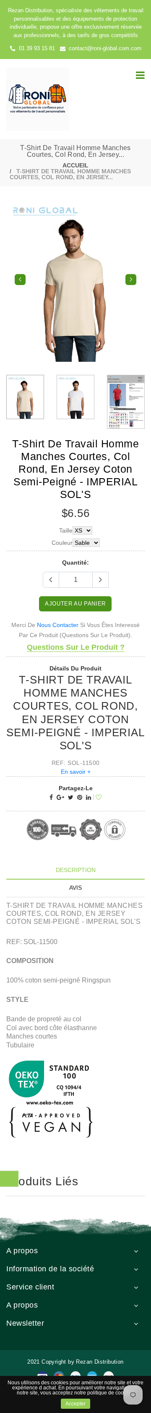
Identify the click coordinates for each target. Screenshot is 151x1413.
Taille (66, 530)
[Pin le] (79, 797)
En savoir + (76, 771)
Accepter (75, 1404)
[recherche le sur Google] (60, 797)
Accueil (75, 165)
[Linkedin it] (88, 797)
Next (130, 279)
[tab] (75, 870)
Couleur (62, 542)
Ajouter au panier (75, 603)
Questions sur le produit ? (76, 647)
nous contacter (57, 625)
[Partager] (51, 797)
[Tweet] (70, 797)
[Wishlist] (97, 797)
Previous (20, 279)
